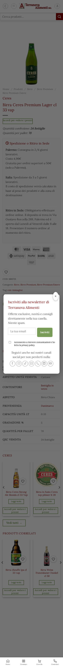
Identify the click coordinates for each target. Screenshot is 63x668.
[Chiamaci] (38, 363)
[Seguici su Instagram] (19, 363)
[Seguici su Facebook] (12, 363)
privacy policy (28, 345)
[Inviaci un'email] (31, 363)
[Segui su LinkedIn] (44, 363)
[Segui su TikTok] (25, 363)
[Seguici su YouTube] (50, 363)
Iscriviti (44, 332)
